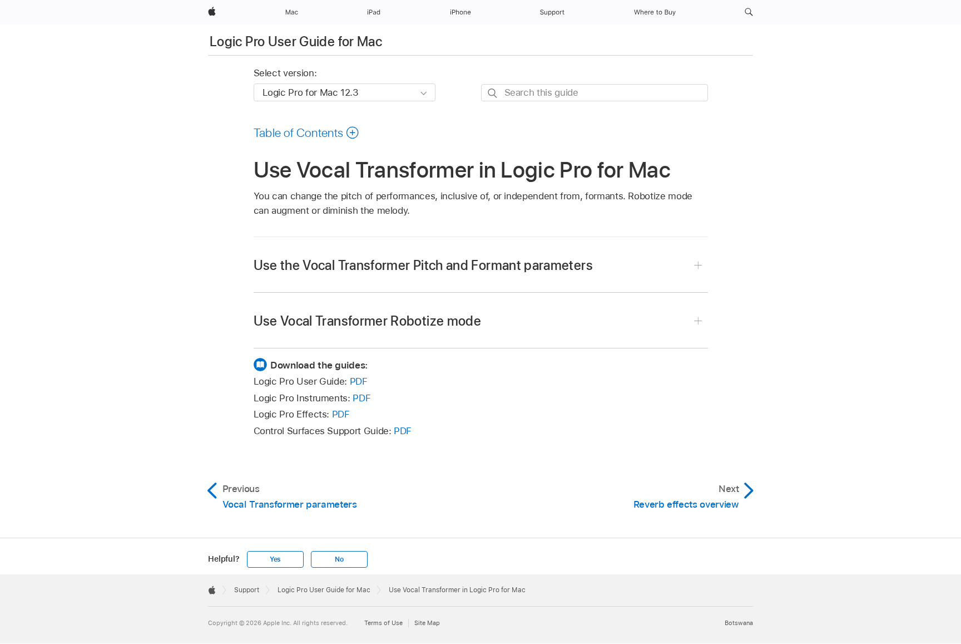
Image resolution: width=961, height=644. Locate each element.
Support (246, 590)
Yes (275, 559)
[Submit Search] (493, 93)
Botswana (739, 623)
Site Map (427, 623)
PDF (359, 381)
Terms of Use (383, 623)
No (339, 559)
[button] (748, 12)
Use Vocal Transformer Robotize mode (368, 321)
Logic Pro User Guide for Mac (296, 41)
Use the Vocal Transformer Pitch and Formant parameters (423, 265)
